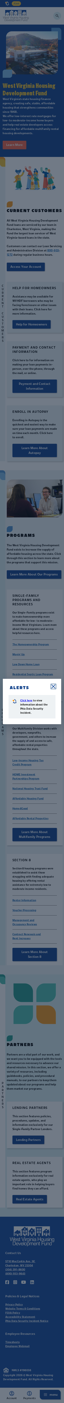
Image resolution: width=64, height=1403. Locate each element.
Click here (26, 700)
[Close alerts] (53, 686)
